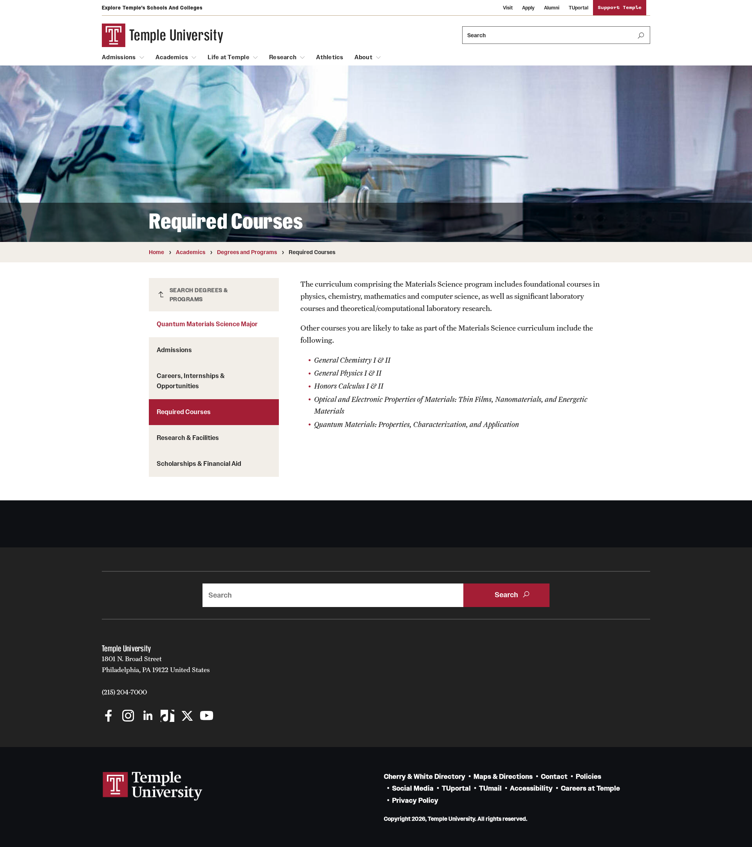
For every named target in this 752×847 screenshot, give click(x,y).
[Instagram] (128, 716)
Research (282, 57)
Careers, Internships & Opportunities (191, 381)
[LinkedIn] (148, 716)
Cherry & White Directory (424, 776)
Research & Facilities (188, 438)
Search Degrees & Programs (199, 295)
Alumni (551, 8)
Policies (588, 776)
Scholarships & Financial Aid (199, 463)
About (363, 57)
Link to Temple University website (153, 786)
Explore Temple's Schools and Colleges (152, 8)
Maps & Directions (503, 776)
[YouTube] (206, 716)
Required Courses (184, 412)
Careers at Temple (590, 788)
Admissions (119, 57)
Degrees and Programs (247, 252)
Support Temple (620, 7)
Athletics (329, 57)
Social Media (413, 788)
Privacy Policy (415, 800)
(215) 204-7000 (124, 692)
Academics (171, 57)
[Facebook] (109, 716)
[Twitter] (187, 716)
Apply (528, 8)
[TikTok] (167, 716)
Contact (554, 776)
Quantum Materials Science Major (207, 324)
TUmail (490, 788)
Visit (508, 8)
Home (156, 252)
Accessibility (531, 788)
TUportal (578, 8)
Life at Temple (228, 57)
